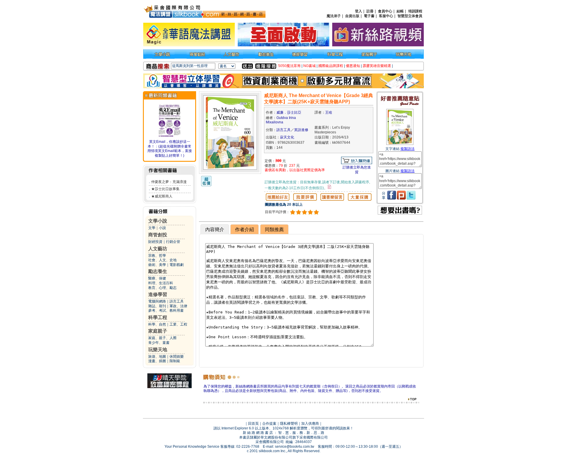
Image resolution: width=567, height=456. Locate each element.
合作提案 (269, 423)
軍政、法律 (178, 306)
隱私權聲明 (289, 423)
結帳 (400, 11)
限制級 (175, 361)
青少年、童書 (159, 343)
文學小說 (157, 220)
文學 (151, 228)
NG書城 (309, 66)
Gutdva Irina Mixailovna (281, 120)
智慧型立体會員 (409, 16)
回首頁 (253, 423)
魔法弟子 (334, 16)
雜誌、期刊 (157, 306)
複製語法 (407, 149)
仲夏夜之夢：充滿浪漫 (169, 182)
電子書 (369, 16)
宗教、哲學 (157, 256)
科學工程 (157, 317)
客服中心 (386, 16)
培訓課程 (415, 11)
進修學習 (157, 294)
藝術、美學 (157, 265)
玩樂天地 (157, 349)
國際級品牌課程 (330, 66)
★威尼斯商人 (161, 196)
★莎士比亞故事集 (165, 189)
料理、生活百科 (160, 283)
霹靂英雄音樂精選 (377, 66)
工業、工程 (178, 324)
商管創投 (157, 234)
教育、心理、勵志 (162, 288)
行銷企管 (173, 242)
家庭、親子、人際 (162, 338)
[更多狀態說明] (329, 186)
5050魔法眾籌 (289, 66)
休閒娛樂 (177, 356)
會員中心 (385, 11)
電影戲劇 (177, 265)
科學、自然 (157, 324)
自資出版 (352, 16)
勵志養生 (157, 271)
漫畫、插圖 (157, 361)
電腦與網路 (157, 301)
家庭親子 (157, 331)
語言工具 (177, 301)
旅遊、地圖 (157, 356)
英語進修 (301, 130)
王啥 (328, 112)
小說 (162, 228)
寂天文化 (287, 137)
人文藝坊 (157, 248)
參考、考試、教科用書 (166, 310)
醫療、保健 (157, 278)
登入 (358, 11)
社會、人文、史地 (162, 260)
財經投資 (155, 242)
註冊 (370, 11)
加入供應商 (310, 423)
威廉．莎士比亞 (288, 112)
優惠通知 (353, 66)
